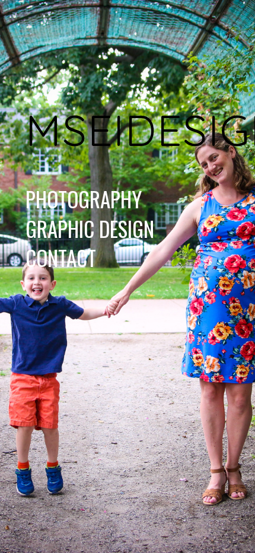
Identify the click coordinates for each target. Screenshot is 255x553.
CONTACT (61, 257)
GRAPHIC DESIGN (90, 228)
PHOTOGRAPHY (84, 198)
